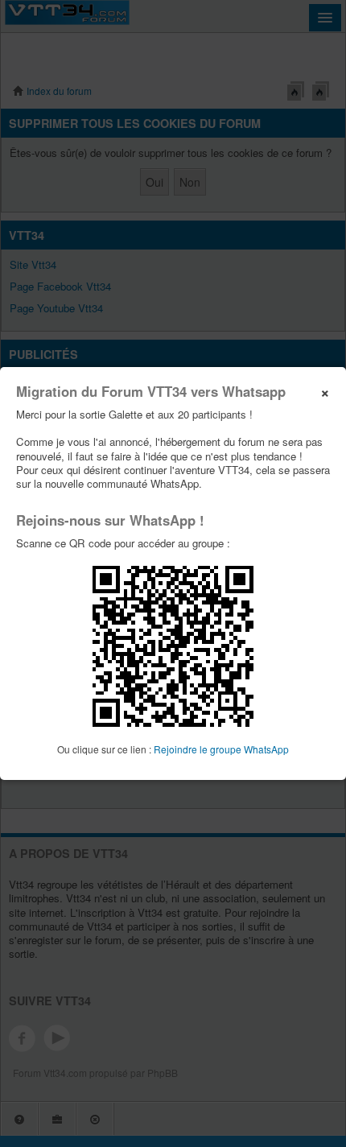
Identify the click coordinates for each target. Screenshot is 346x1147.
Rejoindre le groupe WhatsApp (221, 749)
